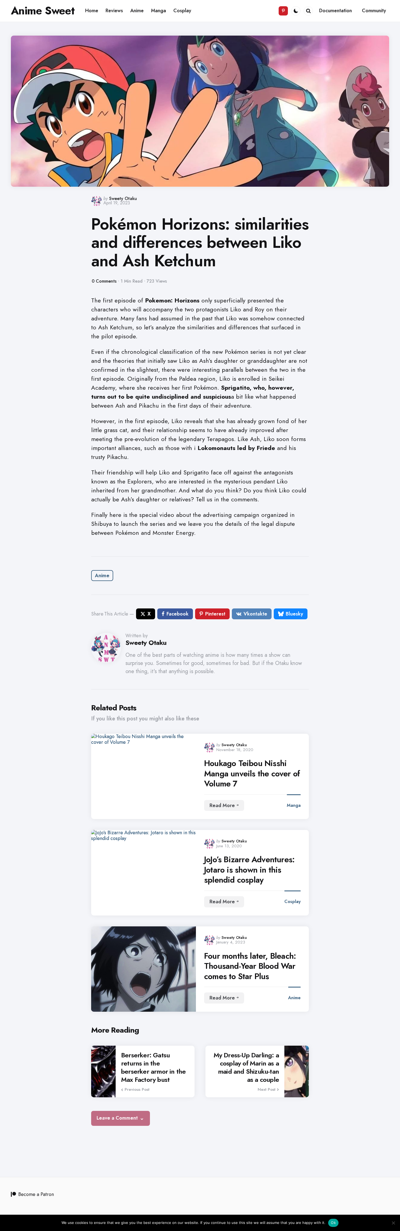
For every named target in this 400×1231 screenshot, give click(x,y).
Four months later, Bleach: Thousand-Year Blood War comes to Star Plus (250, 966)
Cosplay (292, 901)
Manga (294, 805)
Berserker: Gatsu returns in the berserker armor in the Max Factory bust (153, 1067)
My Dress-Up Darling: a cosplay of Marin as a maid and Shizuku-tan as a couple (246, 1067)
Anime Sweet (43, 10)
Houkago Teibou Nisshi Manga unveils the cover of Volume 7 (252, 773)
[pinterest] (283, 10)
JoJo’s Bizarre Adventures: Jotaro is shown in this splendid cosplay (249, 869)
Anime (102, 575)
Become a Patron (36, 1194)
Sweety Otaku (123, 198)
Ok (333, 1222)
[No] (393, 1223)
